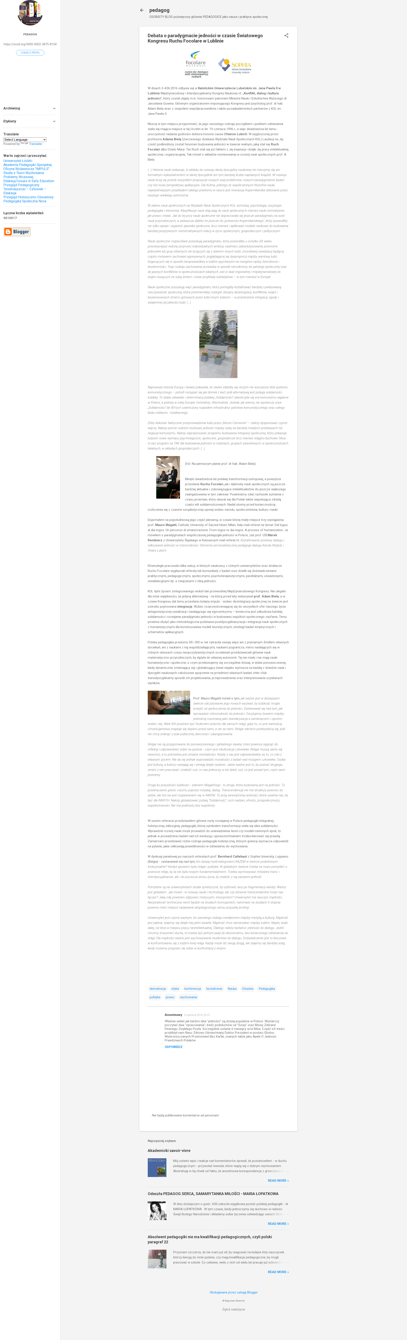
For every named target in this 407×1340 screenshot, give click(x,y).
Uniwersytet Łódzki (17, 161)
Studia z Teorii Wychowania (23, 173)
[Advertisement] (314, 90)
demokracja (158, 989)
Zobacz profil (30, 52)
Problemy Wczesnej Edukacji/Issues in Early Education (28, 179)
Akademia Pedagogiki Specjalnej (27, 165)
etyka (175, 989)
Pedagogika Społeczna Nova (24, 201)
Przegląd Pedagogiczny (21, 185)
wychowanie (188, 997)
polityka (155, 997)
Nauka (232, 989)
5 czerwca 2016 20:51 (197, 1015)
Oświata (247, 989)
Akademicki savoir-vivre (169, 1150)
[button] (286, 36)
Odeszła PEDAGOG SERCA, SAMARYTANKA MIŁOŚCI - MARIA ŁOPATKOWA (213, 1193)
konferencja (192, 989)
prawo (170, 997)
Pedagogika (267, 989)
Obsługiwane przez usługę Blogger (234, 1292)
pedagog (159, 10)
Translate (35, 144)
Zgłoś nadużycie (233, 1309)
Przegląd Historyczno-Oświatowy (28, 197)
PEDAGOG (30, 34)
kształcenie (214, 989)
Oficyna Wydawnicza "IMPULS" (26, 169)
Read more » (278, 1181)
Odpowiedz (174, 1047)
